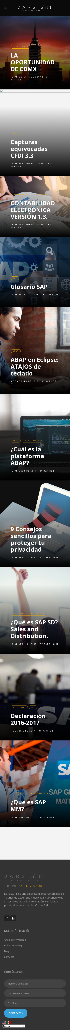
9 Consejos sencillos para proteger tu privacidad (31, 539)
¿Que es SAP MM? (28, 805)
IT (14, 793)
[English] (4, 1022)
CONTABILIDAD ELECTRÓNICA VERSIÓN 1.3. (33, 210)
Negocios (19, 707)
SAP (15, 278)
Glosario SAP (29, 287)
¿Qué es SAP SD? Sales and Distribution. (34, 629)
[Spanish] (9, 1022)
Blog (6, 951)
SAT (15, 133)
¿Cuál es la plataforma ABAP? (27, 456)
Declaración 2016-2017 (28, 719)
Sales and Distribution (28, 614)
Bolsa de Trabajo (13, 945)
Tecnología (20, 47)
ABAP (16, 351)
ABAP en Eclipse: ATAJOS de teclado (35, 366)
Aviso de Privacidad (15, 939)
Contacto (9, 956)
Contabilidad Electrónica (30, 194)
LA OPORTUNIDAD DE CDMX (33, 62)
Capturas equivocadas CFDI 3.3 (29, 149)
